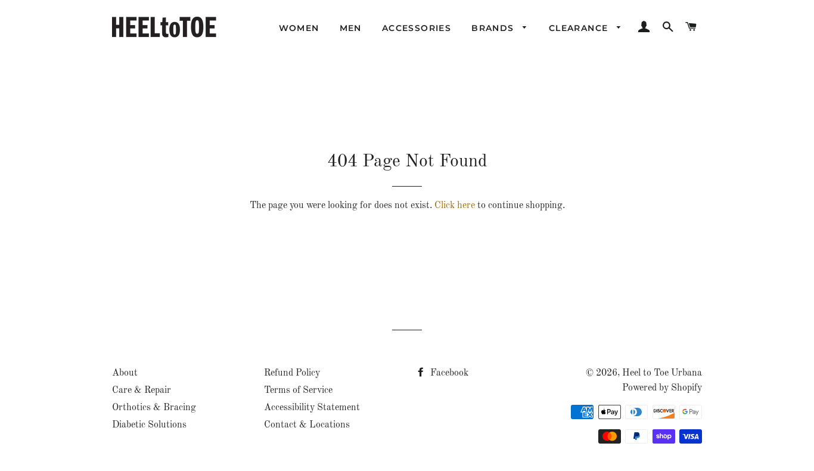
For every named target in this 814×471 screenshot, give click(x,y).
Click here (454, 205)
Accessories (416, 28)
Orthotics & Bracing (154, 408)
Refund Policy (292, 373)
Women (299, 28)
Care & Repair (141, 390)
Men (351, 28)
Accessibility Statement (312, 408)
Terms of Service (298, 390)
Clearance (580, 28)
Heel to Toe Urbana (662, 373)
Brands (494, 28)
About (125, 373)
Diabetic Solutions (149, 425)
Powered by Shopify (662, 388)
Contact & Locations (307, 425)
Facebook (448, 373)
